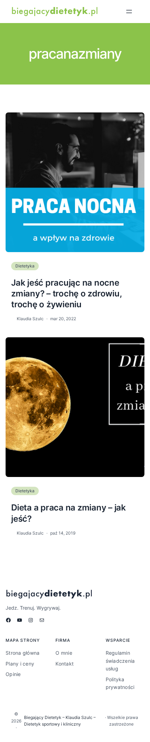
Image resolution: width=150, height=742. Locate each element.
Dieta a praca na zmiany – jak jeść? (68, 512)
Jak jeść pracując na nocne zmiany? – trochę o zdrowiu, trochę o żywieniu (66, 293)
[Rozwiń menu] (129, 11)
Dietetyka (25, 266)
